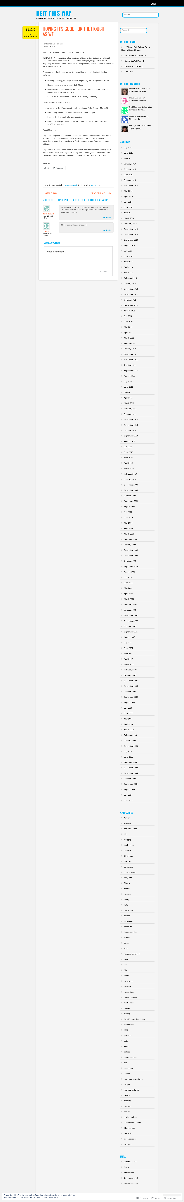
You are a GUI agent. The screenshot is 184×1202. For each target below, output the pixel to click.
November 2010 (131, 425)
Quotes (127, 1074)
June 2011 (128, 387)
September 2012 (131, 305)
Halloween (128, 921)
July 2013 (128, 251)
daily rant (128, 878)
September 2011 (131, 371)
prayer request (130, 1057)
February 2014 (130, 224)
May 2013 (128, 262)
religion (127, 1095)
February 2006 (130, 735)
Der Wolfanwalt (48, 214)
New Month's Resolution (134, 1019)
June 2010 (128, 452)
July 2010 (128, 447)
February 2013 (130, 278)
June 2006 (128, 713)
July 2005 (128, 751)
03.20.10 (30, 29)
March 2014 (129, 218)
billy (125, 834)
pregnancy (128, 1068)
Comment (103, 271)
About (153, 3)
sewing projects (130, 1117)
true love (127, 1133)
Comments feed (131, 1178)
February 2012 (130, 343)
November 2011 (131, 360)
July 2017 (128, 147)
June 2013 (128, 256)
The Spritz (129, 72)
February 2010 (130, 474)
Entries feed (129, 1173)
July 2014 (128, 202)
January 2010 (130, 479)
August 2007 (129, 637)
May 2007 (128, 653)
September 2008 (131, 566)
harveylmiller (134, 125)
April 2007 (128, 659)
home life (128, 927)
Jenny (126, 943)
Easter (127, 888)
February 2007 (130, 670)
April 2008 (128, 594)
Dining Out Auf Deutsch (134, 61)
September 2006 (131, 697)
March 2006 (129, 730)
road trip (127, 1101)
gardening (128, 910)
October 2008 (130, 561)
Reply (108, 217)
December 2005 (131, 746)
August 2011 (129, 376)
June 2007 (128, 648)
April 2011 (128, 398)
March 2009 (129, 534)
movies (127, 1008)
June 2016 (128, 175)
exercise (127, 894)
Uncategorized (71, 185)
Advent (127, 818)
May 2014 (128, 213)
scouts (127, 1112)
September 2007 (131, 632)
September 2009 (131, 501)
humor (127, 937)
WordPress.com (131, 1183)
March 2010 (129, 468)
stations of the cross (132, 1122)
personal (127, 1035)
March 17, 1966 (50, 193)
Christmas (128, 856)
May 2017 (128, 158)
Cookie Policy (53, 1197)
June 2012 (128, 321)
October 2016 (130, 169)
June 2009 (128, 517)
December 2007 (131, 615)
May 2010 (128, 458)
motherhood (129, 1003)
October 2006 (130, 692)
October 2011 (130, 365)
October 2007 (130, 626)
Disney (127, 883)
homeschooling (130, 932)
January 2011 (130, 414)
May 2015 (128, 191)
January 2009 (130, 545)
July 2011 (128, 381)
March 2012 (129, 338)
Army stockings (130, 829)
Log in (126, 1167)
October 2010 (130, 430)
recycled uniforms (131, 1090)
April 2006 (128, 724)
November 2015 (131, 186)
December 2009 (131, 485)
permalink (95, 185)
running (127, 1106)
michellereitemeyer (30, 36)
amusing (127, 823)
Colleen (45, 232)
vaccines (127, 1144)
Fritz (126, 905)
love (126, 965)
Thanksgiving (129, 1128)
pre (125, 1063)
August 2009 (129, 507)
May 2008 (128, 588)
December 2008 (131, 550)
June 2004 (128, 800)
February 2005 (130, 762)
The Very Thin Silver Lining (102, 193)
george (127, 916)
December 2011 (131, 354)
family (126, 899)
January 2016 (130, 180)
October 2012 (130, 300)
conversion (128, 867)
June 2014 (128, 207)
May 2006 (128, 719)
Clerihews (128, 861)
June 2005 (128, 757)
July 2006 (128, 708)
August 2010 (129, 441)
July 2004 (128, 795)
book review (129, 845)
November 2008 (131, 555)
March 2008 (129, 599)
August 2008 (129, 572)
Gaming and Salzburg (134, 66)
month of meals (130, 997)
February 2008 (130, 604)
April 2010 (128, 463)
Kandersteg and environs (135, 55)
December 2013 (131, 229)
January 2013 (130, 283)
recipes (127, 1084)
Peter (126, 1046)
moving (127, 1014)
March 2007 (129, 664)
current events (130, 872)
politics (127, 1052)
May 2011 (128, 392)
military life (128, 981)
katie (126, 948)
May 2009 (128, 523)
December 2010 (131, 419)
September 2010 (131, 436)
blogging (127, 840)
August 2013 (129, 245)
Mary (126, 970)
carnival (127, 850)
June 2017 (128, 153)
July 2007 (128, 642)
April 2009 (128, 528)
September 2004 (131, 784)
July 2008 (128, 577)
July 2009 (128, 512)
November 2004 (131, 773)
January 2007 (130, 675)
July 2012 (128, 316)
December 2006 (131, 681)
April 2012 (128, 332)
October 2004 (130, 779)
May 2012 (128, 327)
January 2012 (130, 349)
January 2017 (130, 164)
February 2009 (130, 539)
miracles (127, 986)
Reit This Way (53, 13)
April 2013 (128, 267)
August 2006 (129, 702)
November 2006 (131, 686)
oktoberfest (129, 1025)
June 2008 (128, 583)
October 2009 (130, 496)
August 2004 (129, 789)
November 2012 (131, 294)
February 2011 (130, 409)
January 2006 (130, 740)
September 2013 (131, 240)
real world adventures (133, 1079)
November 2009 (131, 490)
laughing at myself (132, 954)
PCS (126, 1030)
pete (126, 1041)
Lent (126, 959)
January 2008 (130, 610)
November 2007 (131, 621)
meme (126, 975)
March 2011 (129, 403)
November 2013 (131, 234)
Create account (130, 1162)
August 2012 (129, 311)
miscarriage (129, 992)
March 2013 (129, 273)
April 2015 (128, 196)
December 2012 (131, 289)
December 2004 (131, 768)
